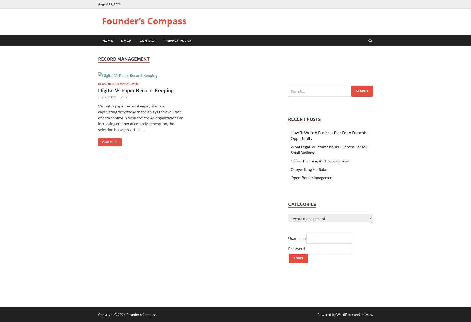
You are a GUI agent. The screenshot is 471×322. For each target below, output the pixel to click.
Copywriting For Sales (309, 169)
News (102, 84)
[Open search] (370, 41)
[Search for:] (330, 91)
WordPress (344, 314)
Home (107, 41)
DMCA (126, 41)
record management (124, 84)
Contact (148, 41)
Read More (108, 141)
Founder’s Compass (144, 21)
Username (297, 238)
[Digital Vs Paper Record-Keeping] (140, 75)
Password (297, 248)
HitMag (366, 314)
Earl (126, 97)
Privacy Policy (178, 41)
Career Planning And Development (320, 161)
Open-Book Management (312, 177)
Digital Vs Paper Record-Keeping (136, 90)
